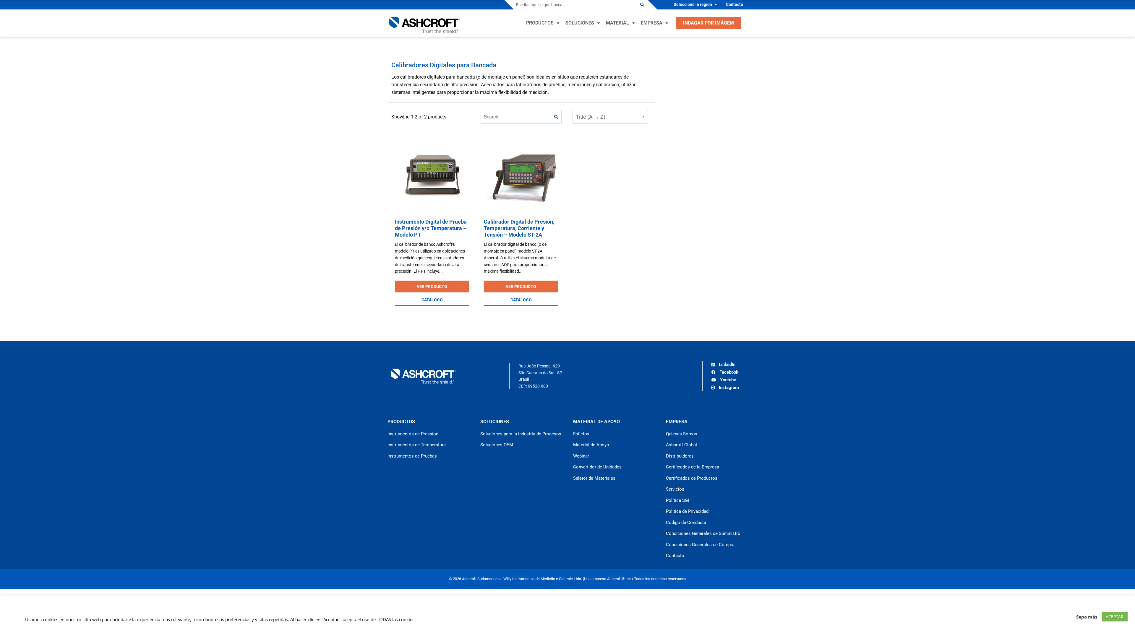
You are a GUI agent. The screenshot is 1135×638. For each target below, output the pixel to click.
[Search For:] (575, 4)
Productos (540, 23)
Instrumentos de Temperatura (416, 444)
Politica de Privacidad (687, 511)
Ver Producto (432, 286)
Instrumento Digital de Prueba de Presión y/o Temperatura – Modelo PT (431, 228)
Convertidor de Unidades (597, 467)
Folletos (581, 434)
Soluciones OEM (496, 444)
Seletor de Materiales (594, 478)
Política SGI (677, 500)
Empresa (651, 23)
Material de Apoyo (591, 444)
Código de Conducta (686, 522)
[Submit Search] (642, 4)
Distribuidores (680, 456)
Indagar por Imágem (708, 23)
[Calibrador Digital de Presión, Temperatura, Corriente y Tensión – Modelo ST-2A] (521, 176)
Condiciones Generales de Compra (700, 544)
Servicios (675, 489)
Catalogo (432, 299)
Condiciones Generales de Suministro (703, 533)
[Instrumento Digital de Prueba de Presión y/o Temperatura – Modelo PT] (432, 176)
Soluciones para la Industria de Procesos (520, 434)
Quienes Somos (681, 434)
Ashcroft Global (681, 444)
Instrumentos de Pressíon (412, 434)
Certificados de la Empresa (692, 467)
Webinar (581, 456)
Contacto (734, 4)
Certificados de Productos (691, 478)
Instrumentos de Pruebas (412, 456)
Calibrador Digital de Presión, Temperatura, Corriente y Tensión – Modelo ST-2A (519, 228)
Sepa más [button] (1086, 616)
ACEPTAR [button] (1114, 616)
